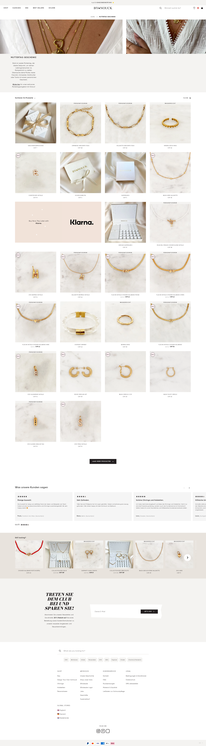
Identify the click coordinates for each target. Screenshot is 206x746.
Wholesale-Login (86, 687)
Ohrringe (60, 684)
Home (93, 16)
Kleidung (17, 8)
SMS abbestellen (132, 684)
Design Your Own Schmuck (67, 680)
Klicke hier (16, 84)
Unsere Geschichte (87, 676)
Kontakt (106, 676)
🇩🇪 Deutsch (61, 714)
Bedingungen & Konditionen (136, 676)
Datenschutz (130, 680)
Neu (27, 8)
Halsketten (61, 687)
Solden (52, 8)
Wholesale (84, 684)
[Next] (187, 557)
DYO (66, 660)
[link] (103, 461)
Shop (6, 8)
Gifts (106, 660)
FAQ (104, 680)
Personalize (92, 660)
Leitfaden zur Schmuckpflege (114, 691)
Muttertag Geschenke (107, 16)
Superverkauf (85, 699)
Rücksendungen (109, 684)
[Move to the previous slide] (184, 488)
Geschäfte (84, 695)
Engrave (114, 660)
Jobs (82, 691)
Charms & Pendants (134, 660)
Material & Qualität (110, 687)
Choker (122, 660)
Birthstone (74, 660)
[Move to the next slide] (189, 488)
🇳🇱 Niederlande (63, 718)
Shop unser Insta (86, 680)
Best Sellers (38, 8)
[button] (198, 8)
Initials (83, 660)
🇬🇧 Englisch (61, 710)
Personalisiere (62, 691)
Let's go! (148, 611)
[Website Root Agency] (202, 743)
